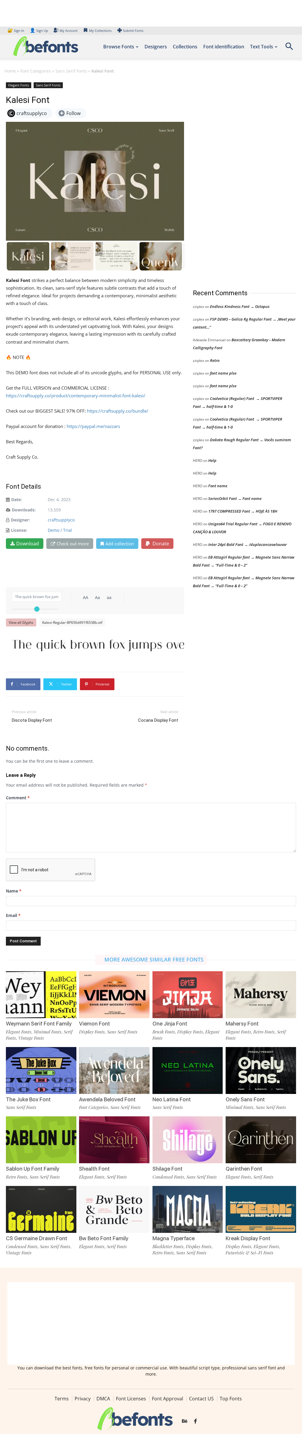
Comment (18, 797)
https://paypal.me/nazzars (93, 426)
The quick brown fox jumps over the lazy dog (98, 644)
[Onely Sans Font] (261, 1070)
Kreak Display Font (248, 1238)
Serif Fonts (117, 1177)
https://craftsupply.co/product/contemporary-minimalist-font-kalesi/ (75, 395)
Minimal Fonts (47, 1032)
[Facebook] (195, 1421)
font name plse (223, 373)
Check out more (73, 544)
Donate (160, 543)
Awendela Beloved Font (107, 1099)
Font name (217, 485)
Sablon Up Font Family (32, 1169)
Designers (156, 46)
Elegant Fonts (18, 85)
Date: (16, 499)
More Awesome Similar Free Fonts (153, 959)
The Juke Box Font (28, 1099)
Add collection (119, 544)
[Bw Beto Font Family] (114, 1209)
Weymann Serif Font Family (39, 1023)
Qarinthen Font (244, 1169)
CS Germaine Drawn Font (36, 1238)
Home (10, 71)
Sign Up (39, 30)
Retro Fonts (264, 1032)
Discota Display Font (32, 720)
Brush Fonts (163, 1032)
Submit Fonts (133, 30)
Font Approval (167, 1398)
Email (13, 915)
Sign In (16, 30)
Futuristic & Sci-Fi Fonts (249, 1253)
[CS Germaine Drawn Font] (41, 1209)
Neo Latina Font (171, 1099)
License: (19, 530)
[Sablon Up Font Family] (41, 1139)
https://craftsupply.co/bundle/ (117, 411)
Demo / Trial (60, 530)
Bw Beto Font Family (103, 1238)
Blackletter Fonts (167, 1246)
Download (27, 543)
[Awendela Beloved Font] (114, 1070)
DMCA (103, 1398)
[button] (289, 48)
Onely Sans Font (245, 1099)
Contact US (201, 1398)
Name (14, 891)
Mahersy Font (242, 1023)
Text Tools (261, 46)
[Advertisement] (237, 179)
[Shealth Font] (114, 1139)
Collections (185, 46)
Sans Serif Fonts (71, 71)
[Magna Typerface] (187, 1209)
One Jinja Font (169, 1023)
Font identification (223, 46)
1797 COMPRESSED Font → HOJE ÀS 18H (242, 511)
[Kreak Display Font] (261, 1209)
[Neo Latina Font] (187, 1070)
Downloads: (24, 510)
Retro (214, 360)
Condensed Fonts (168, 1177)
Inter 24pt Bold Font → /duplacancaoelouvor (247, 544)
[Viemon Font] (114, 994)
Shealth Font (94, 1169)
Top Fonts (231, 1398)
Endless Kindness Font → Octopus (240, 306)
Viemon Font (94, 1023)
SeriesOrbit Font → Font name (235, 498)
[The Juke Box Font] (41, 1070)
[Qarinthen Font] (261, 1139)
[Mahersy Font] (261, 994)
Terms (62, 1398)
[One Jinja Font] (187, 994)
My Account (69, 30)
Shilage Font (167, 1169)
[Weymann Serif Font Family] (41, 994)
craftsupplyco (61, 520)
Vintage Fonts (31, 1038)
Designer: (20, 520)
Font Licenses (131, 1398)
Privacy (83, 1398)
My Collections (100, 30)
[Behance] (184, 1421)
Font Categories (35, 71)
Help (212, 460)
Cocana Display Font (158, 720)
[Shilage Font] (187, 1139)
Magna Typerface (173, 1238)
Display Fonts (92, 1032)
